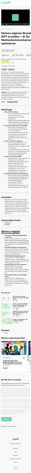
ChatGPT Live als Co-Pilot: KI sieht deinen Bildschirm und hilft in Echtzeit (20, 313)
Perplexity (11, 69)
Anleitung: (6, 109)
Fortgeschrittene (12, 102)
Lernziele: (6, 197)
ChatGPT (4, 69)
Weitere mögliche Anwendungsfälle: (10, 232)
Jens (6, 332)
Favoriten (6, 55)
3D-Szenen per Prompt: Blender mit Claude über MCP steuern (21, 298)
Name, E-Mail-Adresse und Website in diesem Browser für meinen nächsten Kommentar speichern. (13, 412)
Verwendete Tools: (11, 220)
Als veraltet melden (8, 50)
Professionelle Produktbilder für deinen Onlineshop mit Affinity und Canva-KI (20, 305)
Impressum (15, 455)
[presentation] (2, 358)
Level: (3, 102)
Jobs (15, 452)
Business (4, 28)
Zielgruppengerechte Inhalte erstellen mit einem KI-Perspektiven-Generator (12, 362)
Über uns (15, 448)
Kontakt (15, 462)
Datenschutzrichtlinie (15, 458)
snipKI (6, 2)
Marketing (10, 28)
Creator (5, 330)
